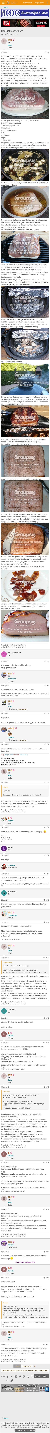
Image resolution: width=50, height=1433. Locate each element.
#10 (47, 900)
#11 (47, 922)
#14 (47, 1043)
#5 (48, 745)
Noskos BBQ (24, 755)
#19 (47, 1278)
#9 (48, 874)
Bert (4, 34)
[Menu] (3, 2)
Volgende (26, 1366)
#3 (48, 686)
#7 (48, 828)
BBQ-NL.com (9, 755)
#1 (48, 52)
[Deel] (44, 52)
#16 (47, 1163)
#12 (47, 958)
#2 (48, 661)
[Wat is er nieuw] (47, 2)
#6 (48, 782)
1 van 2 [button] (17, 1366)
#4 (48, 714)
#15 (47, 1087)
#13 (47, 1018)
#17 (47, 1209)
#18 (47, 1252)
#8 (48, 856)
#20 (47, 1344)
